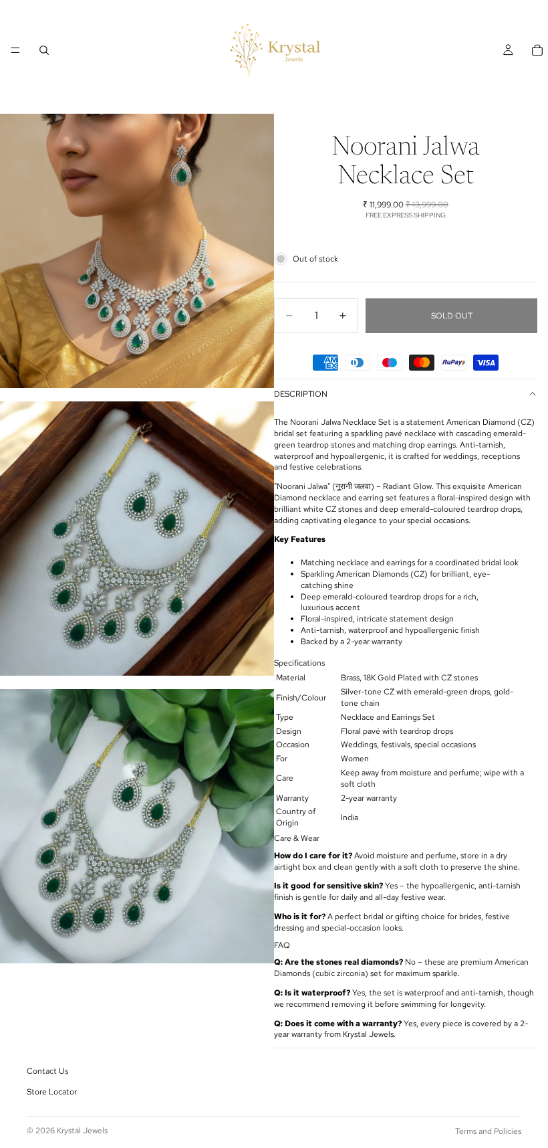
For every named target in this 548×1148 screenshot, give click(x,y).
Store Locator (52, 1092)
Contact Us (47, 1071)
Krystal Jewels (82, 1130)
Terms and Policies (488, 1131)
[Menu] (15, 50)
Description (300, 394)
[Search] (44, 50)
